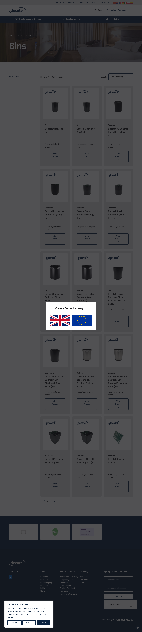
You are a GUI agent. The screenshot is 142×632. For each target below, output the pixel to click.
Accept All (43, 623)
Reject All (29, 623)
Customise (14, 623)
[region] (28, 614)
